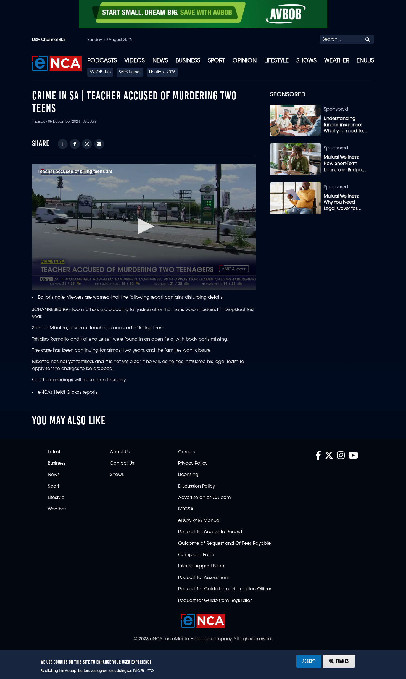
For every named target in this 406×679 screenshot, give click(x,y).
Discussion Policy (196, 486)
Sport (216, 61)
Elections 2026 (162, 72)
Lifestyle (276, 61)
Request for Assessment (203, 578)
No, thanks (339, 661)
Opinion (245, 61)
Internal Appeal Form (201, 566)
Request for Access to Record (210, 532)
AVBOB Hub (100, 72)
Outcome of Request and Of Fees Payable (224, 543)
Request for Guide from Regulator (215, 601)
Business (188, 61)
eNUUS (365, 61)
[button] (144, 226)
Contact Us (122, 463)
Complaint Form (196, 555)
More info (143, 671)
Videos (134, 61)
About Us (120, 452)
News (160, 61)
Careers (186, 452)
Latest (54, 452)
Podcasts (102, 61)
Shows (306, 61)
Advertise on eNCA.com (204, 498)
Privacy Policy (192, 463)
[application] (144, 227)
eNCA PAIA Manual (199, 521)
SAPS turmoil (130, 72)
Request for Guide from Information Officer (224, 589)
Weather (336, 61)
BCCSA (186, 509)
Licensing (188, 475)
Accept (308, 661)
